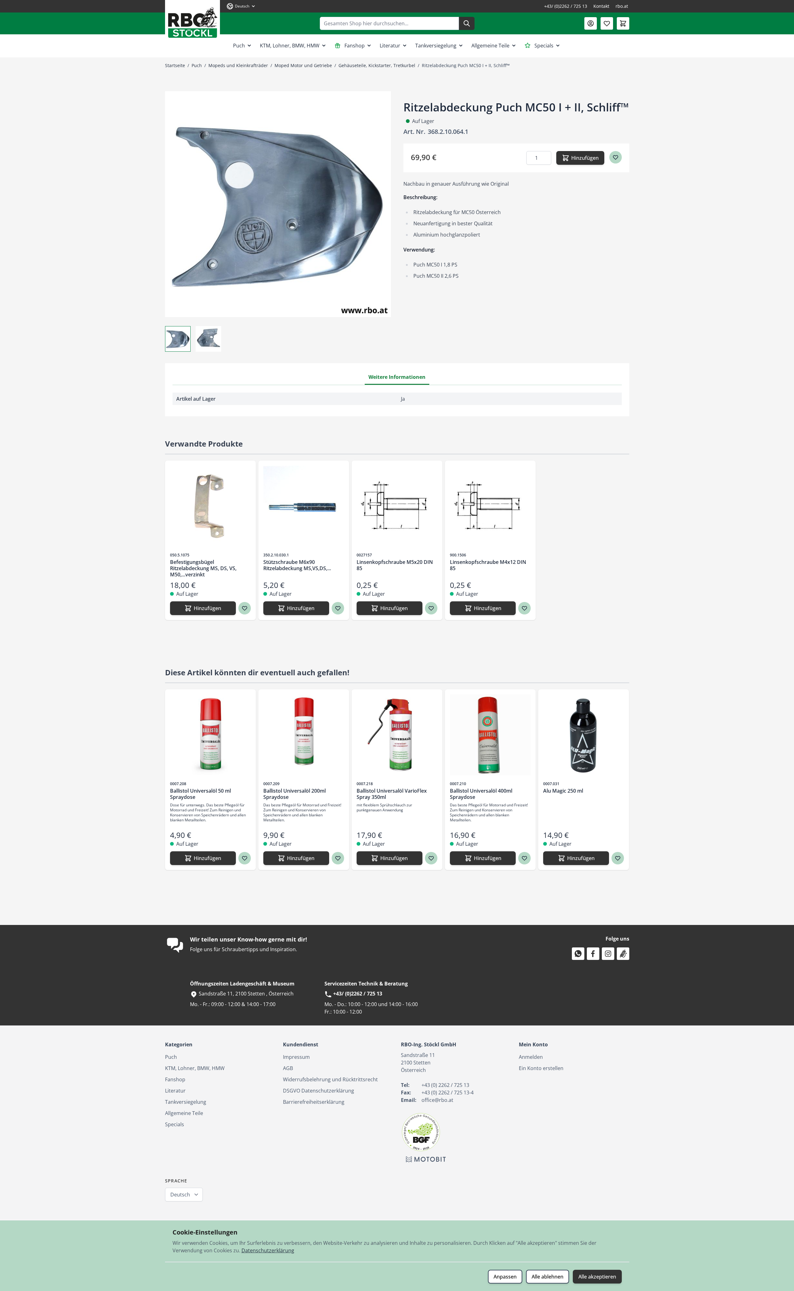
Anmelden (531, 1057)
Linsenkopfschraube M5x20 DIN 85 (395, 565)
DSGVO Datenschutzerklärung (318, 1090)
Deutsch (180, 1194)
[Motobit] (426, 1159)
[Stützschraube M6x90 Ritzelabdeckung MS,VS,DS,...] (303, 506)
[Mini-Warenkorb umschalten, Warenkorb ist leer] (623, 23)
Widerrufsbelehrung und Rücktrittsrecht (330, 1079)
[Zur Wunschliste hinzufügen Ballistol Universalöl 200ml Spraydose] (338, 858)
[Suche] (467, 23)
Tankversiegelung (435, 45)
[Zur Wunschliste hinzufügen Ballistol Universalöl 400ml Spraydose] (524, 858)
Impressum (296, 1057)
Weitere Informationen (397, 377)
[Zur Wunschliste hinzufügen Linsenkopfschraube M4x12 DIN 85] (524, 608)
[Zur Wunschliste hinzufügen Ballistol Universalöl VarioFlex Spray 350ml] (431, 858)
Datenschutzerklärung (267, 1250)
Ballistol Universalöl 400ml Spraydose (481, 794)
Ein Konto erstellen (541, 1068)
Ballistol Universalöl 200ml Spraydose (294, 794)
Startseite (175, 65)
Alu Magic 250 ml (563, 791)
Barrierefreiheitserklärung (313, 1101)
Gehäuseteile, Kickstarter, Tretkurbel (377, 65)
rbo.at (622, 6)
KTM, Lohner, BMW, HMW (289, 45)
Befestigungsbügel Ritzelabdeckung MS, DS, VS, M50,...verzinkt (203, 568)
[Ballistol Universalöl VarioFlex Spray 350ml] (397, 734)
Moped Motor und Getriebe (303, 65)
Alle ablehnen (547, 1276)
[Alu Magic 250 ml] (583, 734)
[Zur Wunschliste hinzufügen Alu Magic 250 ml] (617, 858)
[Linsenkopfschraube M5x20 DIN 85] (397, 506)
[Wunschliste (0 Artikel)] (607, 23)
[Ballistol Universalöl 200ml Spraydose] (303, 734)
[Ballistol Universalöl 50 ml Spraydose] (210, 734)
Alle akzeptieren (597, 1276)
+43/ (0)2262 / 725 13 (565, 6)
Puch (239, 45)
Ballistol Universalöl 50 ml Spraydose (200, 794)
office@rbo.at (437, 1100)
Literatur (390, 45)
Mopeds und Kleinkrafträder (238, 65)
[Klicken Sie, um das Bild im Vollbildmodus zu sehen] (278, 204)
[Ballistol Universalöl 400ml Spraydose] (490, 734)
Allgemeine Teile (490, 45)
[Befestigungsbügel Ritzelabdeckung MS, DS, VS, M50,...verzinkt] (210, 506)
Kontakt (601, 6)
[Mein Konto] (590, 23)
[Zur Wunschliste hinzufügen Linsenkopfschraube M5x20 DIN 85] (431, 608)
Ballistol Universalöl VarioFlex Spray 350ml (392, 794)
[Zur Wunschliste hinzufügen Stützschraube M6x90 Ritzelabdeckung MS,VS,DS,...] (338, 608)
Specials (543, 45)
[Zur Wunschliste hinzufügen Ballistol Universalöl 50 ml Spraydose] (244, 858)
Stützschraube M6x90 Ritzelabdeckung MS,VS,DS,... (297, 565)
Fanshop (354, 45)
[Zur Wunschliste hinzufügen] (615, 157)
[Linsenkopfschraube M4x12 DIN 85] (490, 506)
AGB (288, 1068)
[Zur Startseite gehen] (192, 20)
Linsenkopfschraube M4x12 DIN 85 (488, 565)
